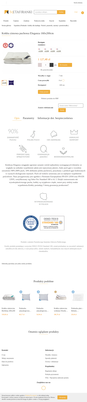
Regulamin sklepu (51, 371)
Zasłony (27, 21)
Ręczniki (73, 21)
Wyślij (62, 110)
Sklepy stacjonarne (8, 358)
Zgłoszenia (5, 365)
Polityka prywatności (52, 374)
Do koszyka (64, 65)
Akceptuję (62, 397)
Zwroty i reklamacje (51, 362)
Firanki (6, 21)
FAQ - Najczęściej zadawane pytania (57, 378)
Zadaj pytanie (44, 92)
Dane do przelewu (7, 362)
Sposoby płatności (51, 358)
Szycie (51, 21)
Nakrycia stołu (39, 21)
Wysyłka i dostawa (51, 355)
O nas (3, 355)
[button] (5, 350)
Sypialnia (62, 21)
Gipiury (16, 21)
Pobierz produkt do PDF (49, 98)
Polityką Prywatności (31, 395)
